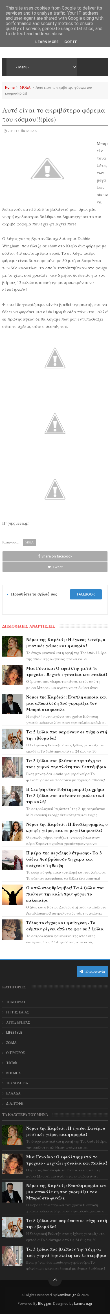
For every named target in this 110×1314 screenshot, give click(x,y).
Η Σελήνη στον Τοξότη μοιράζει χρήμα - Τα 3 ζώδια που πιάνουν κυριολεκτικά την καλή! (66, 795)
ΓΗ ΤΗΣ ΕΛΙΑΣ (17, 1012)
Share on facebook (56, 556)
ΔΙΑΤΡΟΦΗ (14, 1103)
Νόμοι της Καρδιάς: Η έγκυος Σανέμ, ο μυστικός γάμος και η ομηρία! (65, 642)
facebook (86, 594)
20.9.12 (13, 131)
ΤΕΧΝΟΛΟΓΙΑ (17, 1083)
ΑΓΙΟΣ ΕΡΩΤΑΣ (18, 1022)
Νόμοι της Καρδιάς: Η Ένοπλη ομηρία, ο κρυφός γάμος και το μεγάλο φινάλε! (67, 827)
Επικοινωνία (95, 971)
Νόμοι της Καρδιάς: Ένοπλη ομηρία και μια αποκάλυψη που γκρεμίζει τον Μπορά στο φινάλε (66, 703)
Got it (70, 42)
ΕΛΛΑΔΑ (13, 1093)
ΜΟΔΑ (25, 87)
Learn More (47, 42)
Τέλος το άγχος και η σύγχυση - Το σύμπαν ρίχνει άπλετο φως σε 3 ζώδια (65, 925)
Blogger (44, 1303)
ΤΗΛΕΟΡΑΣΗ (16, 1002)
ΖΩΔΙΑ (11, 1043)
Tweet (57, 567)
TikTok (11, 1063)
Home (10, 87)
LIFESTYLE (14, 1033)
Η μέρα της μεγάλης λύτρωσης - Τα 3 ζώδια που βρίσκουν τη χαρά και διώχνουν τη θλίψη (64, 859)
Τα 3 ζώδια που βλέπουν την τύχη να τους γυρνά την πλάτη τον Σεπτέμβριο (66, 763)
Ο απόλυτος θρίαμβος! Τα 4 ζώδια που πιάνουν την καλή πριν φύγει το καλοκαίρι (65, 894)
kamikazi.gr (67, 1295)
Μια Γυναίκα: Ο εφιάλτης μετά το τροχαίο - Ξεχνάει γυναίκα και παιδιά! (66, 671)
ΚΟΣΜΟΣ (13, 1073)
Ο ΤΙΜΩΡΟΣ (15, 1053)
